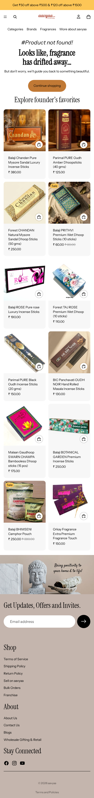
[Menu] (5, 17)
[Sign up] (83, 621)
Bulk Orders (12, 688)
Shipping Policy (14, 666)
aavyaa (52, 783)
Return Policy (13, 673)
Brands (32, 29)
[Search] (15, 17)
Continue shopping (47, 86)
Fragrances (48, 29)
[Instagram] (14, 763)
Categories (15, 29)
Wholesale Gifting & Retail (22, 740)
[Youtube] (22, 763)
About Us (10, 718)
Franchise (11, 695)
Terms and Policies (47, 792)
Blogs (8, 732)
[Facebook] (6, 763)
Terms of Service (16, 659)
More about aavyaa (73, 29)
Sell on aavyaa (14, 681)
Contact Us (12, 725)
